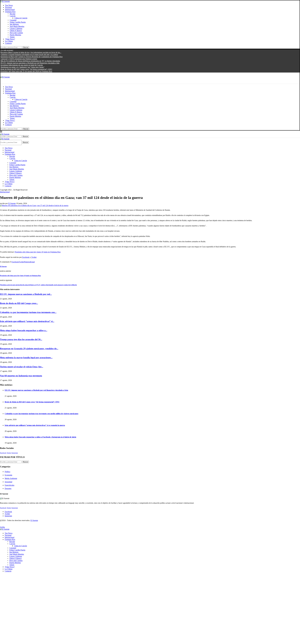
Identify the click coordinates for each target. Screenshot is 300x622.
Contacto (8, 43)
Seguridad (8, 482)
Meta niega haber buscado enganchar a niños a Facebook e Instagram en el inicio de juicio (40, 437)
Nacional (8, 7)
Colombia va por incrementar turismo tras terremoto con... (28, 312)
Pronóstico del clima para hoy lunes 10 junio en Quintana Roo (38, 252)
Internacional (10, 10)
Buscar (25, 47)
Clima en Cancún (20, 18)
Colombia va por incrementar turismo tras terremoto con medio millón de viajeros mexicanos (41, 414)
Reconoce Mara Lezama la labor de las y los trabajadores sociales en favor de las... (30, 52)
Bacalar (12, 14)
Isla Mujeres (14, 24)
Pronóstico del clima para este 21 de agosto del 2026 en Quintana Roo (26, 71)
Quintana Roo (10, 12)
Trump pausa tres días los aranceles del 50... (21, 339)
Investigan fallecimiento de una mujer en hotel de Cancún (21, 65)
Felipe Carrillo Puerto (18, 22)
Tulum (12, 37)
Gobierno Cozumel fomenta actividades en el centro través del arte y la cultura (29, 55)
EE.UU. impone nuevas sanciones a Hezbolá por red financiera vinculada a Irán (29, 63)
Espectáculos (9, 485)
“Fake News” (10, 39)
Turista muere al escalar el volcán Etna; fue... (21, 366)
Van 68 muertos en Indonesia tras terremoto (21, 375)
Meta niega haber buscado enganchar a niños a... (23, 330)
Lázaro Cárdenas (16, 28)
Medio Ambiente (11, 478)
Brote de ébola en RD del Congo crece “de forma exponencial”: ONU (26, 69)
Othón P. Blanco (16, 31)
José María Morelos (17, 26)
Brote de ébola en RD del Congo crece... (19, 303)
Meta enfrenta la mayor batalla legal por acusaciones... (26, 357)
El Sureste (12, 203)
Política (7, 472)
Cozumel (13, 20)
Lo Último (9, 41)
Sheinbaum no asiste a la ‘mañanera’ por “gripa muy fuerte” (22, 67)
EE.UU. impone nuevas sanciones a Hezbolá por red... (26, 294)
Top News (9, 5)
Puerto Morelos (15, 35)
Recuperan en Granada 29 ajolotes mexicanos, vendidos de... (29, 348)
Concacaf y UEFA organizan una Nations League (18, 59)
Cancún (12, 16)
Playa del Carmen (16, 33)
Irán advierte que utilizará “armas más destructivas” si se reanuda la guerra (35, 425)
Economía (8, 475)
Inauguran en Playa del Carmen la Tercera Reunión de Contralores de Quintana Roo (31, 57)
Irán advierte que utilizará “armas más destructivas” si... (27, 321)
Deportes (8, 488)
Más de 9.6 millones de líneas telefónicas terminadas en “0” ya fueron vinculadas (30, 61)
